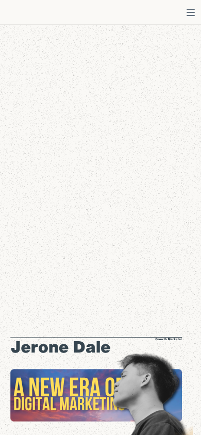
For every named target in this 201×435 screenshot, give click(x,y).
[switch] (191, 12)
